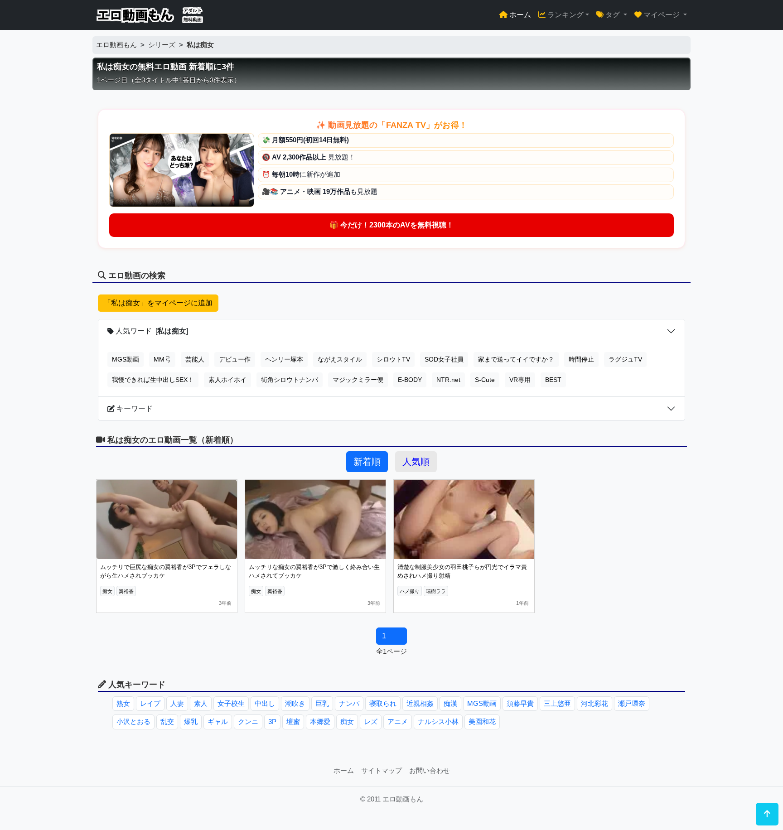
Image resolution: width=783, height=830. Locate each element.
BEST (553, 379)
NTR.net (448, 379)
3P (272, 721)
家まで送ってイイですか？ (516, 359)
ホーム (519, 15)
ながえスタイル (340, 359)
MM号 (162, 359)
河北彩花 (594, 703)
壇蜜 (293, 721)
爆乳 (191, 721)
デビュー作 (235, 359)
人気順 (416, 462)
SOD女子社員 (444, 359)
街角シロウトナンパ (289, 379)
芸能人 (194, 359)
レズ (370, 721)
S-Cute (485, 379)
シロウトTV (393, 359)
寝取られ (382, 703)
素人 (201, 703)
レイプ (150, 703)
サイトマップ (381, 770)
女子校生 (231, 703)
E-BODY (410, 379)
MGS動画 (125, 359)
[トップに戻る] (767, 814)
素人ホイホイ (227, 379)
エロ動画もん (116, 44)
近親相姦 (420, 703)
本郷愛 (320, 721)
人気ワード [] (151, 331)
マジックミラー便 (358, 379)
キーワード (134, 408)
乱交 (167, 721)
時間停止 (581, 359)
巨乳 (322, 703)
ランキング (565, 15)
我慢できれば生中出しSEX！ (153, 379)
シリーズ (161, 44)
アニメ (397, 721)
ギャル (218, 721)
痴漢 (450, 703)
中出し (265, 703)
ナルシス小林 (438, 721)
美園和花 (482, 721)
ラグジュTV (625, 359)
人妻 (177, 703)
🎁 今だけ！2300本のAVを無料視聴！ (391, 225)
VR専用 (520, 379)
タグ (613, 15)
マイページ (662, 15)
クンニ (248, 721)
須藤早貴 (520, 703)
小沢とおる (133, 721)
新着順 (367, 462)
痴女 (347, 721)
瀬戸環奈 (631, 703)
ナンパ (349, 703)
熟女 (123, 703)
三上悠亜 (557, 703)
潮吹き (295, 703)
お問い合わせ (429, 770)
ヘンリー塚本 (284, 359)
